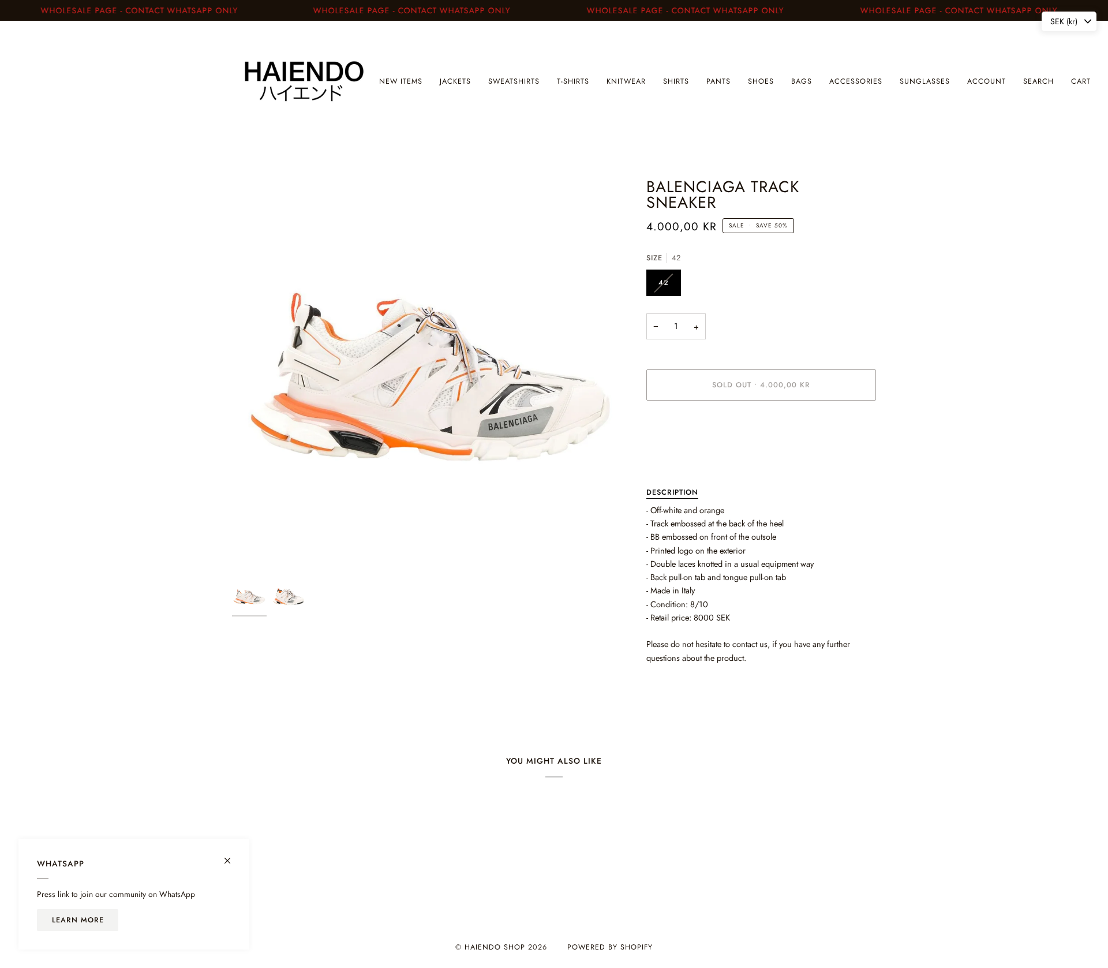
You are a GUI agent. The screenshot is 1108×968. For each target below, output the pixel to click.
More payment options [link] (685, 455)
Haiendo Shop (495, 947)
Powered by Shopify (610, 947)
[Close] (232, 856)
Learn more (78, 920)
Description (672, 492)
